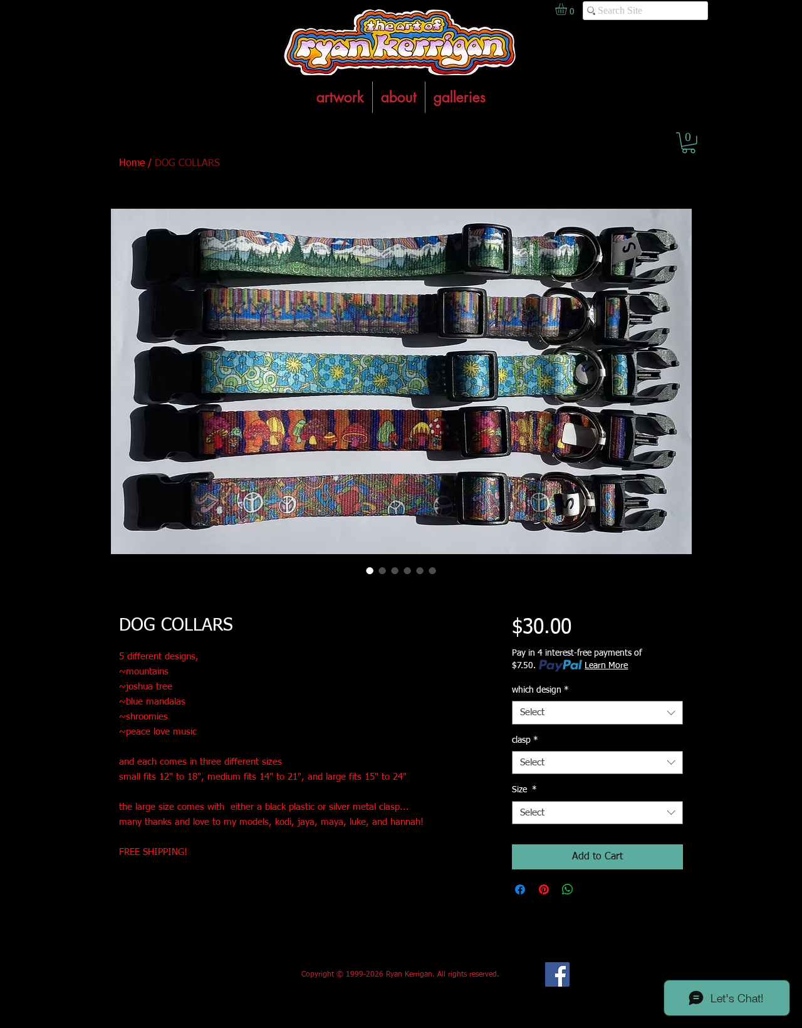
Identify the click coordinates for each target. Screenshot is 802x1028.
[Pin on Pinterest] (543, 889)
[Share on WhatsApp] (567, 889)
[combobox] (597, 713)
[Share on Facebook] (520, 889)
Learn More (606, 665)
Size (524, 789)
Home (132, 164)
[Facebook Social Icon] (557, 974)
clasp (525, 740)
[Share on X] (591, 889)
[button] (688, 143)
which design (540, 690)
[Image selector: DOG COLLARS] (369, 570)
